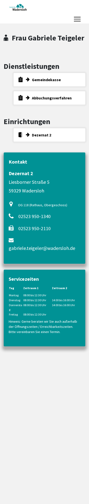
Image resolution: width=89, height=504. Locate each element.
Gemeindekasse (46, 79)
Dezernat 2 (41, 134)
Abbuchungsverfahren (52, 97)
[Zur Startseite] (18, 7)
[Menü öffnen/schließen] (77, 19)
